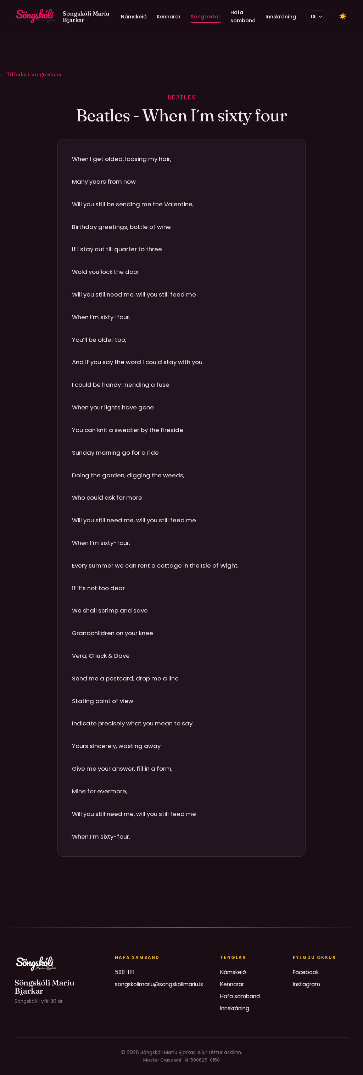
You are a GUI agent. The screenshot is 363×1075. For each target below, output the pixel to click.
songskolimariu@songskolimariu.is (159, 984)
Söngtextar (205, 16)
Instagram (306, 984)
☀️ (343, 16)
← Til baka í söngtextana (30, 74)
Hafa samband (243, 16)
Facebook (306, 972)
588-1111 (125, 972)
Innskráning (281, 16)
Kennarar (169, 16)
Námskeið (134, 16)
